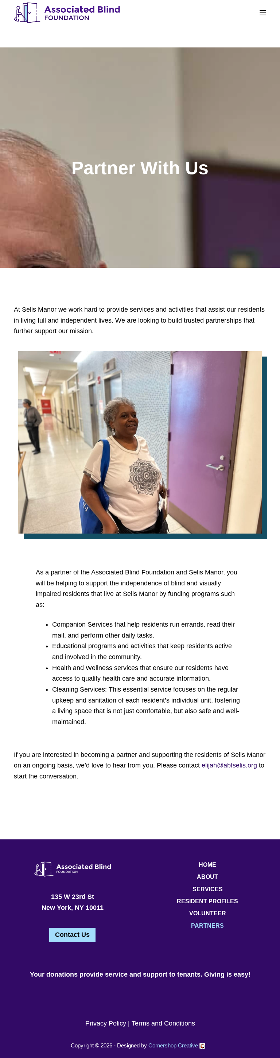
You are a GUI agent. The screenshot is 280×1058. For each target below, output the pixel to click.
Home (207, 865)
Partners (207, 926)
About (207, 877)
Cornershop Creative (173, 1045)
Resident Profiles (207, 901)
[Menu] (263, 12)
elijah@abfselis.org (229, 765)
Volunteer (207, 913)
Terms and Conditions (163, 1023)
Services (207, 889)
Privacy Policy (105, 1023)
